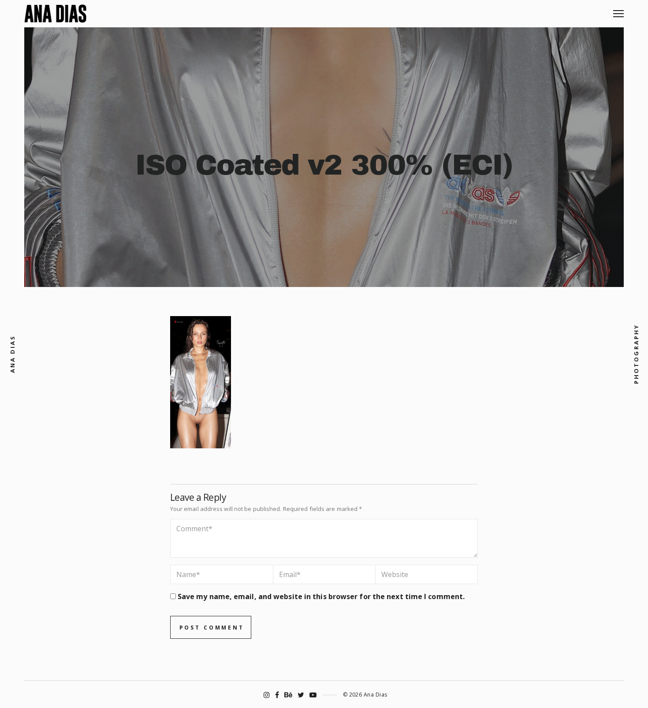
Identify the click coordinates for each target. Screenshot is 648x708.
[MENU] (618, 10)
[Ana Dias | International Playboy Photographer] (55, 13)
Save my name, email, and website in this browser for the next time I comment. (321, 596)
